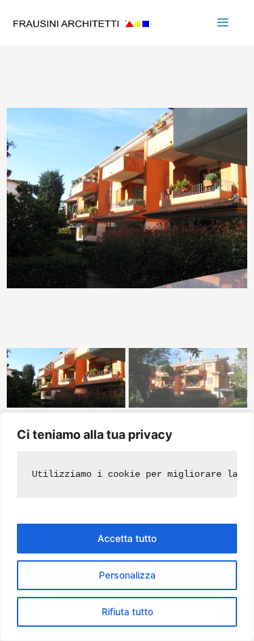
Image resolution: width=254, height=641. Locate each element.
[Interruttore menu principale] (222, 23)
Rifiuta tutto (127, 611)
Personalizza (127, 575)
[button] (17, 198)
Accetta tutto (127, 538)
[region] (127, 526)
